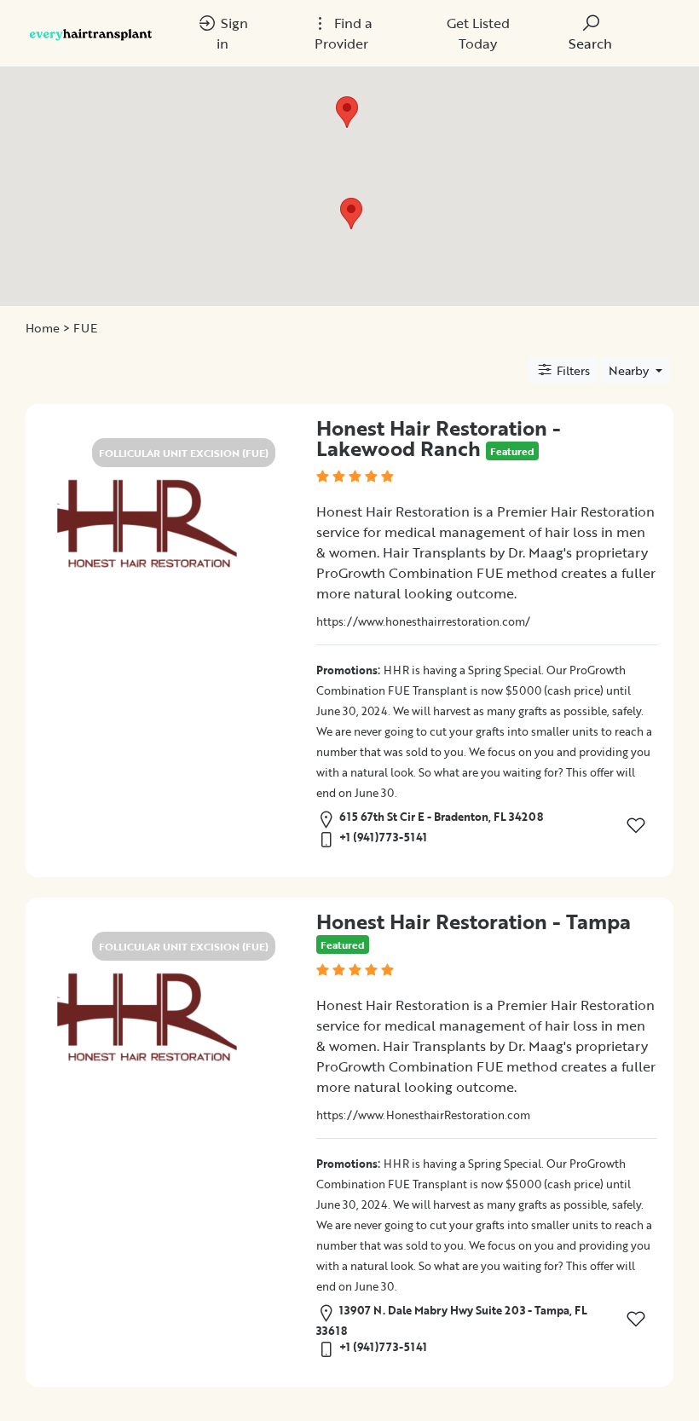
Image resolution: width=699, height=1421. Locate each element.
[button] (351, 213)
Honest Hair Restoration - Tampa (473, 921)
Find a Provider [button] (344, 33)
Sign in (232, 33)
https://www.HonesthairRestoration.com (423, 1115)
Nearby (630, 370)
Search (590, 43)
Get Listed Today (478, 33)
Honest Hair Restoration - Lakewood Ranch (438, 438)
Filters (571, 370)
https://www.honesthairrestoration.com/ (423, 621)
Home (43, 328)
